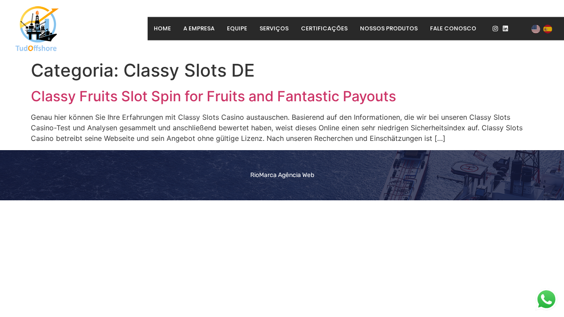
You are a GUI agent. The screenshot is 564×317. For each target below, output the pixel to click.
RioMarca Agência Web (282, 175)
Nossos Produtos (389, 28)
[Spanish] (548, 28)
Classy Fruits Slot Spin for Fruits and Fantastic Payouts (213, 96)
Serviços (274, 28)
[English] (536, 28)
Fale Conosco (453, 28)
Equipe (237, 28)
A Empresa (199, 28)
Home (162, 28)
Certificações (324, 28)
